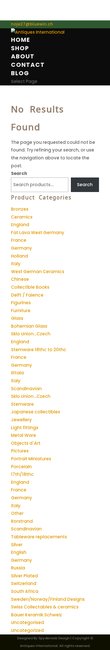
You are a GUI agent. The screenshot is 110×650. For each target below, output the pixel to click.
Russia (18, 568)
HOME (20, 40)
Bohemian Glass (29, 326)
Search (19, 173)
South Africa (24, 591)
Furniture (20, 311)
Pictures (20, 451)
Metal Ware (23, 435)
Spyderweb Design (54, 638)
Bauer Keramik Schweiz (36, 615)
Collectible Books (30, 287)
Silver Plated (24, 576)
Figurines (21, 303)
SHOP (20, 48)
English (18, 552)
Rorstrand (22, 521)
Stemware (22, 404)
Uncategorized (27, 630)
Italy (15, 264)
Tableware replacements (39, 537)
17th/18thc (22, 474)
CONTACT (28, 65)
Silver (17, 545)
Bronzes (19, 209)
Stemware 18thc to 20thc (38, 350)
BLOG (20, 73)
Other (17, 513)
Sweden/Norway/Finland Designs (48, 599)
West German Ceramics (37, 272)
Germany (21, 248)
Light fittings (24, 428)
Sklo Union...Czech (30, 334)
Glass (17, 318)
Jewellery (21, 420)
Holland (19, 256)
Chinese (20, 279)
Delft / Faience (27, 295)
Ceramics (21, 217)
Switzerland (23, 583)
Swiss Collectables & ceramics (45, 607)
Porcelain (21, 467)
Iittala (17, 373)
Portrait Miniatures (31, 459)
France (18, 240)
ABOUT (23, 56)
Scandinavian (26, 389)
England (20, 225)
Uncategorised (27, 622)
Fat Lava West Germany (37, 233)
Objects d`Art (25, 443)
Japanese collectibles (35, 412)
